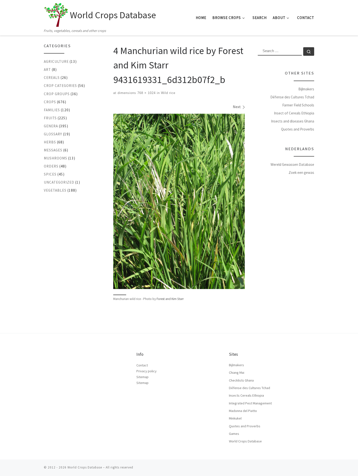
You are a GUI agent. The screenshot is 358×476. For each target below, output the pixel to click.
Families (52, 110)
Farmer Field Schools (298, 105)
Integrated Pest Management (250, 403)
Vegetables (55, 190)
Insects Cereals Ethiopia (246, 395)
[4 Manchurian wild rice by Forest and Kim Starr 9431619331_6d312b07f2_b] (179, 201)
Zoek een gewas (301, 172)
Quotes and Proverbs (297, 129)
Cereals (52, 77)
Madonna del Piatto (243, 411)
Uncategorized (59, 182)
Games (234, 433)
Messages (53, 150)
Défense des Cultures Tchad (292, 97)
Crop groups (57, 94)
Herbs (50, 142)
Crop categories (60, 85)
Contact (142, 365)
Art (47, 69)
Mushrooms (55, 158)
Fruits (50, 118)
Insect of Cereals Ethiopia (294, 113)
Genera (51, 126)
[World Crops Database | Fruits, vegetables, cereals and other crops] (56, 13)
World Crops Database (245, 441)
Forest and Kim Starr (170, 299)
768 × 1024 (146, 93)
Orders (51, 166)
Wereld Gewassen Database (292, 164)
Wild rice (167, 93)
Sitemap (142, 377)
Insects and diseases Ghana (292, 121)
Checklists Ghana (241, 380)
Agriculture (56, 61)
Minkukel (235, 418)
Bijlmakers (306, 89)
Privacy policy (146, 371)
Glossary (53, 134)
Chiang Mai (236, 372)
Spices (50, 174)
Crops (50, 102)
